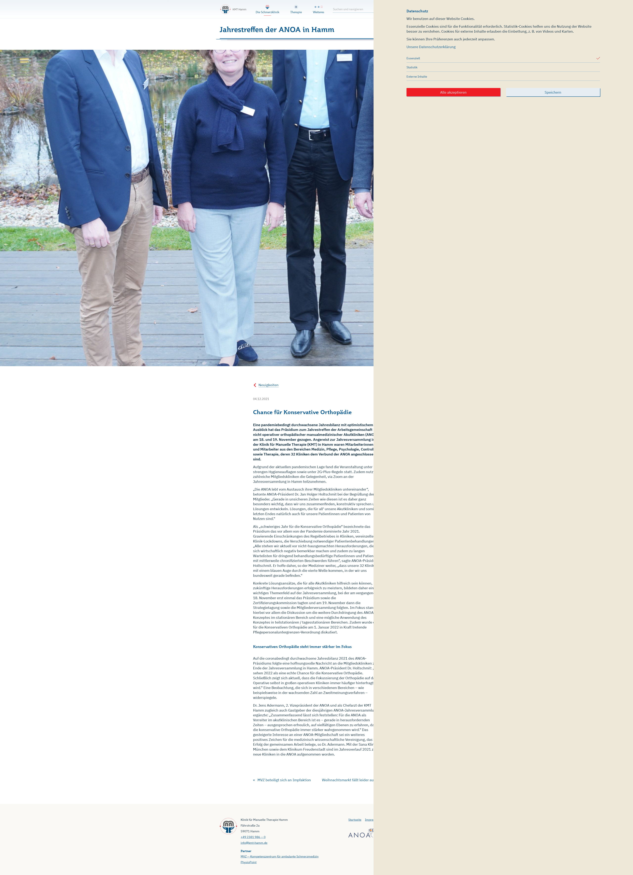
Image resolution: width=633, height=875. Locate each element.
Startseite (354, 820)
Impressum (372, 820)
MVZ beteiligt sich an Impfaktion (284, 779)
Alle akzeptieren (453, 92)
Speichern (553, 92)
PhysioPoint (248, 862)
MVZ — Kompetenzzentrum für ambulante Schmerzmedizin (279, 856)
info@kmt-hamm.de (254, 843)
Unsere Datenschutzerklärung (431, 46)
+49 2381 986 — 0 (253, 837)
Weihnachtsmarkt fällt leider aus (349, 779)
